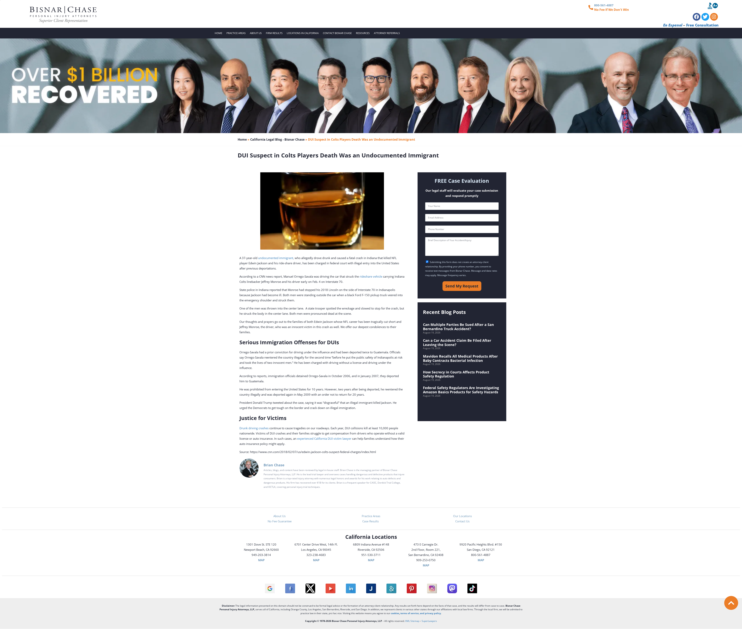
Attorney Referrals (387, 33)
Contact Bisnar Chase (337, 33)
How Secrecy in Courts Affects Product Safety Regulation (456, 374)
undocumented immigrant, (276, 258)
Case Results (371, 521)
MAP (261, 560)
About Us (256, 33)
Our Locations (462, 516)
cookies (395, 613)
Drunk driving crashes (254, 428)
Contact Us (462, 521)
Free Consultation (702, 25)
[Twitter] (705, 17)
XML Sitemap (412, 621)
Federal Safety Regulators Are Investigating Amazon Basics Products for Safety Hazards (461, 389)
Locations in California (303, 33)
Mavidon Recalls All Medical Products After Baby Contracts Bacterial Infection (460, 358)
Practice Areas (236, 33)
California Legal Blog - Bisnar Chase (277, 139)
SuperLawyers (429, 621)
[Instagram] (714, 17)
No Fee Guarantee (280, 521)
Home (218, 33)
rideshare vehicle (371, 276)
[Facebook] (696, 17)
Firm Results (274, 33)
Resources (363, 33)
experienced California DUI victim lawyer (324, 438)
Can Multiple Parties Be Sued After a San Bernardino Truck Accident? (458, 326)
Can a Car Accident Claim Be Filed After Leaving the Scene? (457, 342)
